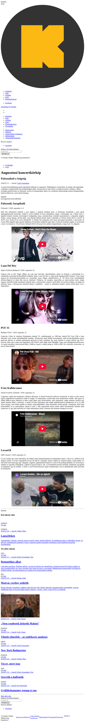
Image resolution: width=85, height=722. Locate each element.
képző (3, 642)
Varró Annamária (23, 183)
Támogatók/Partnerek (12, 138)
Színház (8, 95)
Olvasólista (9, 126)
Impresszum (9, 130)
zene (2, 553)
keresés (13, 107)
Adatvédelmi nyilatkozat (13, 134)
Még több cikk (6, 696)
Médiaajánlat (9, 136)
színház (3, 682)
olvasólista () (6, 107)
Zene (7, 97)
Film (7, 93)
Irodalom (8, 91)
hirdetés (3, 2)
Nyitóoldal (9, 165)
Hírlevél (8, 132)
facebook (8, 103)
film (2, 574)
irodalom (4, 523)
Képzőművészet (10, 99)
